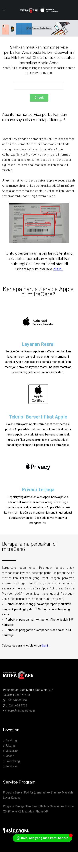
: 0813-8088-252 (16, 700)
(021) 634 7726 (17, 705)
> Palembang (11, 761)
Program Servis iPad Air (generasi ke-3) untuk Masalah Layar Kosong (38, 794)
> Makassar (10, 751)
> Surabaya (10, 766)
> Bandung (10, 740)
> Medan (8, 756)
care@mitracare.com (21, 710)
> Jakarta (9, 745)
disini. (44, 645)
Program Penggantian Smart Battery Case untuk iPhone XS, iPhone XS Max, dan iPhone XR (38, 808)
